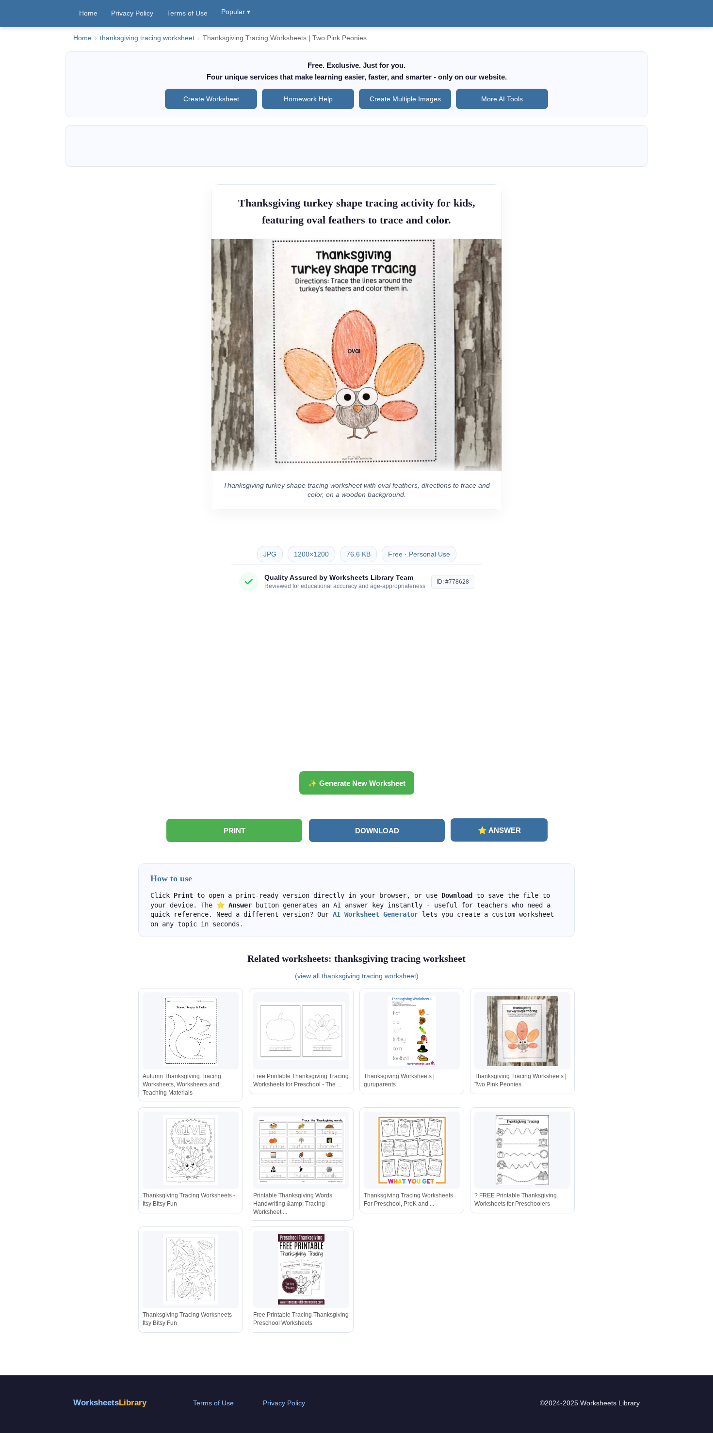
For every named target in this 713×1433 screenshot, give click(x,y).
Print (234, 831)
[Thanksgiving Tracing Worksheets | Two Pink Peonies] (522, 1031)
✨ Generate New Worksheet (356, 783)
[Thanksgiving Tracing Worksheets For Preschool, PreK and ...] (411, 1150)
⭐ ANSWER (499, 830)
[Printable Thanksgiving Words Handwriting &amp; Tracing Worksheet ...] (301, 1150)
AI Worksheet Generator (375, 914)
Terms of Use (187, 13)
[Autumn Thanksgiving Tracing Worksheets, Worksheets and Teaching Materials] (190, 1031)
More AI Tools (502, 99)
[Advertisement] (356, 685)
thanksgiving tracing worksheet (147, 38)
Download (377, 831)
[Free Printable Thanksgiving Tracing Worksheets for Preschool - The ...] (301, 1031)
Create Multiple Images (405, 99)
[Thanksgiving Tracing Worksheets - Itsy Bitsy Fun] (190, 1150)
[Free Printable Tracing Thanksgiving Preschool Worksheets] (301, 1269)
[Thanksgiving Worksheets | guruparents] (411, 1031)
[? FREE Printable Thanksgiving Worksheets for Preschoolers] (522, 1150)
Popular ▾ (235, 12)
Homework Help (308, 99)
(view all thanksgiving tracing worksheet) (357, 976)
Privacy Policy (132, 13)
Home (88, 13)
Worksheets (109, 1402)
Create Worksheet (211, 99)
